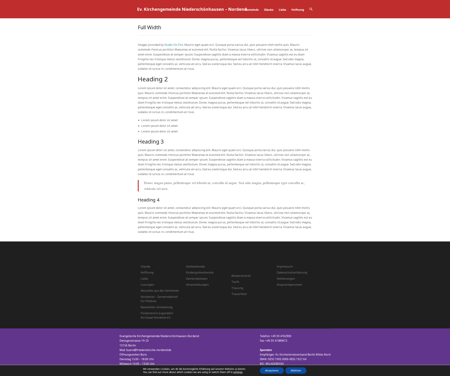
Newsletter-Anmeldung (157, 307)
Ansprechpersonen (289, 285)
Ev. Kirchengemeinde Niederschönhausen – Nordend (192, 9)
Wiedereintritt (240, 276)
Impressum (285, 266)
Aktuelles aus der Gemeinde (160, 291)
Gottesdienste (195, 266)
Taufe (235, 282)
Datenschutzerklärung (292, 272)
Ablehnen (296, 370)
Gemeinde (252, 10)
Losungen (147, 285)
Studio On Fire (173, 45)
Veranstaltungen (197, 285)
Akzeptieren (272, 370)
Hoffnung (297, 10)
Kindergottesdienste (200, 272)
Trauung (237, 288)
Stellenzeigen (286, 279)
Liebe (282, 10)
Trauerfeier (239, 294)
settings (238, 372)
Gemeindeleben (196, 279)
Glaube (269, 10)
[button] (311, 9)
